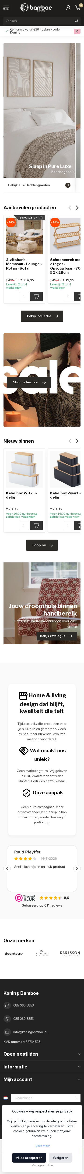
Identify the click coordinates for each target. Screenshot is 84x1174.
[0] (77, 7)
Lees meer (43, 1146)
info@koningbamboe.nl (30, 1032)
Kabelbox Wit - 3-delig (21, 495)
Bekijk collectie (39, 316)
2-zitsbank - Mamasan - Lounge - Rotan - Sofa (24, 264)
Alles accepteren (29, 1158)
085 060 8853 (23, 1005)
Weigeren (60, 1158)
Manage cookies (43, 1165)
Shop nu (39, 545)
